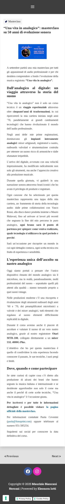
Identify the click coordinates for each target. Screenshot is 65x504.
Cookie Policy (42, 499)
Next (55, 456)
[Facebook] (28, 471)
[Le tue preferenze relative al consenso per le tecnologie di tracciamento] (6, 498)
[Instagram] (37, 471)
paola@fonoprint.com (19, 421)
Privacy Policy (25, 499)
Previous (12, 456)
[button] (32, 7)
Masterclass (14, 21)
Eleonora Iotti (47, 489)
